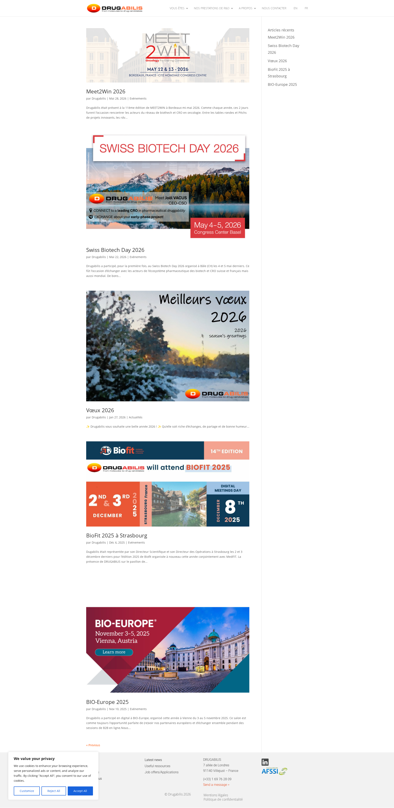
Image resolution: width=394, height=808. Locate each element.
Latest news (153, 760)
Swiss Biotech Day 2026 (115, 250)
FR (306, 8)
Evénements (138, 98)
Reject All (53, 791)
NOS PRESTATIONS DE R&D (211, 8)
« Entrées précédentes (101, 745)
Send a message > (216, 785)
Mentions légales (216, 794)
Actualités (135, 417)
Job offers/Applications (162, 772)
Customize (27, 791)
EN (295, 8)
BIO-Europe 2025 (107, 702)
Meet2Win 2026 (105, 91)
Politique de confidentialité (223, 798)
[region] (53, 776)
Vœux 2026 (100, 410)
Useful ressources (157, 766)
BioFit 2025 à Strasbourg (116, 535)
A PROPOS (245, 8)
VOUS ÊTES (177, 8)
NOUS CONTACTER (274, 8)
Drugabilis (99, 98)
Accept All (80, 791)
